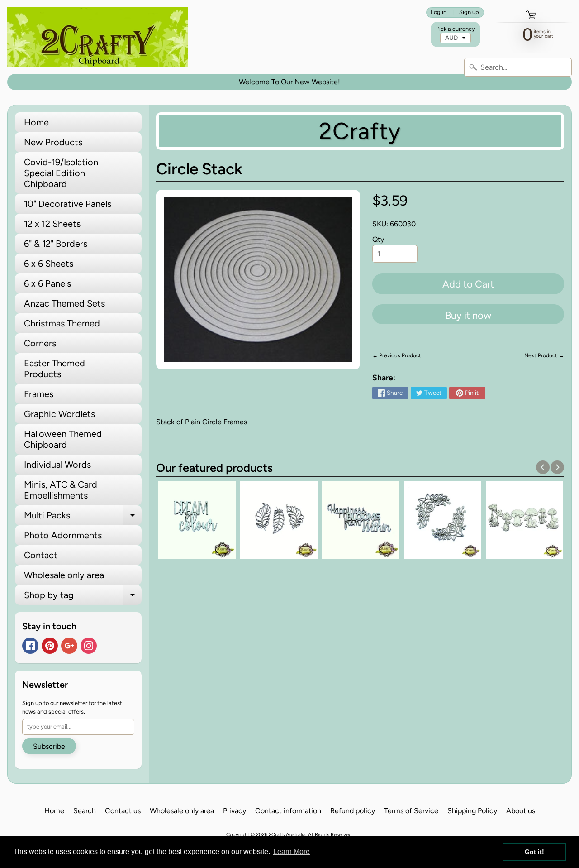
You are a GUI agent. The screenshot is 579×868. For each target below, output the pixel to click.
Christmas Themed (62, 323)
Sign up (469, 12)
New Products (53, 142)
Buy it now (468, 315)
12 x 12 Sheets (52, 223)
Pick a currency (455, 28)
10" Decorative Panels (67, 203)
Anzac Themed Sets (64, 303)
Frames (38, 393)
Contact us (123, 810)
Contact (40, 555)
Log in (438, 12)
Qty (378, 239)
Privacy (234, 810)
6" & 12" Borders (55, 243)
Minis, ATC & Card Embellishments (60, 490)
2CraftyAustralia (287, 834)
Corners (40, 343)
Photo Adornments (63, 535)
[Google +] (69, 646)
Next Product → (544, 355)
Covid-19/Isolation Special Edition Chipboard (61, 173)
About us (520, 810)
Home (36, 122)
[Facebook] (30, 646)
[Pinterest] (50, 646)
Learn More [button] (291, 851)
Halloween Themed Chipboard (63, 439)
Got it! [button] (534, 851)
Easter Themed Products (54, 368)
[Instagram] (89, 646)
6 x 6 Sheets (48, 263)
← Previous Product (396, 355)
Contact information (288, 810)
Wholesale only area (64, 575)
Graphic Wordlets (59, 413)
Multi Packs (83, 517)
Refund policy (352, 810)
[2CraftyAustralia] (97, 37)
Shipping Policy (472, 810)
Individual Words (57, 464)
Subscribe (49, 746)
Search (84, 810)
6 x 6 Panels (47, 283)
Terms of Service (411, 810)
